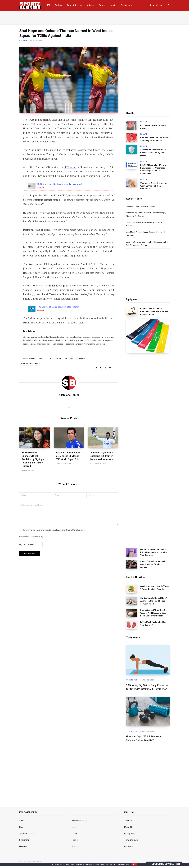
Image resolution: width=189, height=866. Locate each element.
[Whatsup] (10, 147)
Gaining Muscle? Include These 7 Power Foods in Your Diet (154, 587)
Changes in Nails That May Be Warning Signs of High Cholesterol (153, 186)
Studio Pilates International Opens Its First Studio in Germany (152, 564)
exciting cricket (28, 359)
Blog (21, 827)
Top (168, 861)
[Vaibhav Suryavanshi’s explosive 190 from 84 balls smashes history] (103, 437)
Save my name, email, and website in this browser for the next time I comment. (55, 530)
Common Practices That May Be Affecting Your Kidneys (155, 139)
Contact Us (128, 846)
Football (75, 840)
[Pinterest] (110, 368)
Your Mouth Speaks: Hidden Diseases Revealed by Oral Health (153, 153)
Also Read (40, 188)
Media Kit (128, 827)
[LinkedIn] (10, 140)
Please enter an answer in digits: (32, 537)
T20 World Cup (43, 246)
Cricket (23, 41)
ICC (65, 195)
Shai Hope (69, 359)
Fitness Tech (132, 680)
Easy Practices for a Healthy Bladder (153, 127)
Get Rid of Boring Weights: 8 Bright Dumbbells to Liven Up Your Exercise (153, 552)
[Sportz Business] (30, 5)
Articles (22, 821)
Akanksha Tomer (68, 394)
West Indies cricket (29, 363)
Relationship (24, 840)
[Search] (167, 5)
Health (143, 122)
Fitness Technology (79, 821)
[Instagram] (10, 154)
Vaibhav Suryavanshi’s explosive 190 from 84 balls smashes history (102, 456)
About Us (128, 821)
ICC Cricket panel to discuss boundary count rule (60, 184)
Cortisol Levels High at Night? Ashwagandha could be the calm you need (153, 601)
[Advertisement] (94, 17)
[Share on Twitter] (10, 134)
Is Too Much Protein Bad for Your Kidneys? (153, 623)
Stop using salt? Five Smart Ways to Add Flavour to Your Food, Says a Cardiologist (153, 613)
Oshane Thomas (54, 359)
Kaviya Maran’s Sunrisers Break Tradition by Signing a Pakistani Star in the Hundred (33, 459)
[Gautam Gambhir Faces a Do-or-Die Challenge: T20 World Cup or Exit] (69, 437)
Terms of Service (131, 840)
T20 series (70, 167)
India (41, 359)
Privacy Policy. (124, 864)
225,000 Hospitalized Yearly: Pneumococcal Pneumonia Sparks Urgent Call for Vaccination (153, 169)
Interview (23, 846)
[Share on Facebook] (10, 127)
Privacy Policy (129, 833)
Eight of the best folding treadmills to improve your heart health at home (154, 311)
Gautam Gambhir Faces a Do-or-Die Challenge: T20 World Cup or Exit (68, 456)
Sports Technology (26, 833)
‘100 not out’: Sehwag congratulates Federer (58, 306)
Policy (74, 846)
